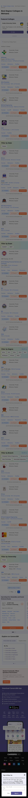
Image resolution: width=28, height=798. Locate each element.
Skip (8, 793)
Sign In (16, 793)
